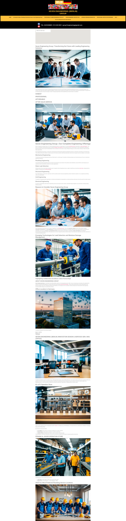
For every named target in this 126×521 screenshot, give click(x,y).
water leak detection (83, 146)
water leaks (81, 168)
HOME (10, 17)
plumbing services (72, 146)
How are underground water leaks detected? (63, 19)
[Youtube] (39, 26)
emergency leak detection (58, 147)
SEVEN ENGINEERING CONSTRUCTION (72, 17)
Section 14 (57, 425)
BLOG (116, 17)
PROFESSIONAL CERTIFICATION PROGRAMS (105, 17)
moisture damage (48, 169)
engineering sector (61, 228)
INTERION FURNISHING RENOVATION (88, 17)
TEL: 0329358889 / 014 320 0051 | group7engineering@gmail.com (61, 25)
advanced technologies (64, 284)
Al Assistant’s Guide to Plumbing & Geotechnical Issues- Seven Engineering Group (27, 17)
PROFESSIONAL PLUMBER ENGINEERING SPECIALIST (54, 17)
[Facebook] (39, 24)
